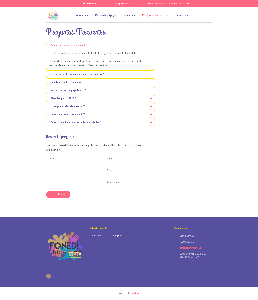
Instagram (117, 235)
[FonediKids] (53, 14)
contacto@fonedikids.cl (121, 3)
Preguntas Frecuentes (155, 15)
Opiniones (129, 15)
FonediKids (134, 292)
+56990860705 (89, 3)
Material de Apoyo (105, 15)
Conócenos (81, 15)
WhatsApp (96, 235)
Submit (61, 194)
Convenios (182, 15)
